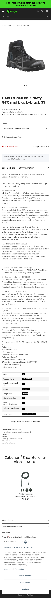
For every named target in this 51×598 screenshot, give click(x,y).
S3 (23, 398)
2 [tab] (26, 85)
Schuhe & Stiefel (16, 112)
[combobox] (25, 128)
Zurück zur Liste (9, 25)
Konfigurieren (25, 582)
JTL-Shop (30, 595)
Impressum (8, 569)
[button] (37, 11)
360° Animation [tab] (26, 168)
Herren (25, 393)
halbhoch (26, 389)
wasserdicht (27, 379)
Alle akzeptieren (25, 575)
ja (23, 374)
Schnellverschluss (29, 414)
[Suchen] (47, 17)
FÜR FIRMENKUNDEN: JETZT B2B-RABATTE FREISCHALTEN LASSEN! (25, 4)
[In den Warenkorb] (4, 32)
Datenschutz (20, 569)
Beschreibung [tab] (8, 168)
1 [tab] (24, 85)
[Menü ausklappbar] (3, 9)
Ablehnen (25, 589)
